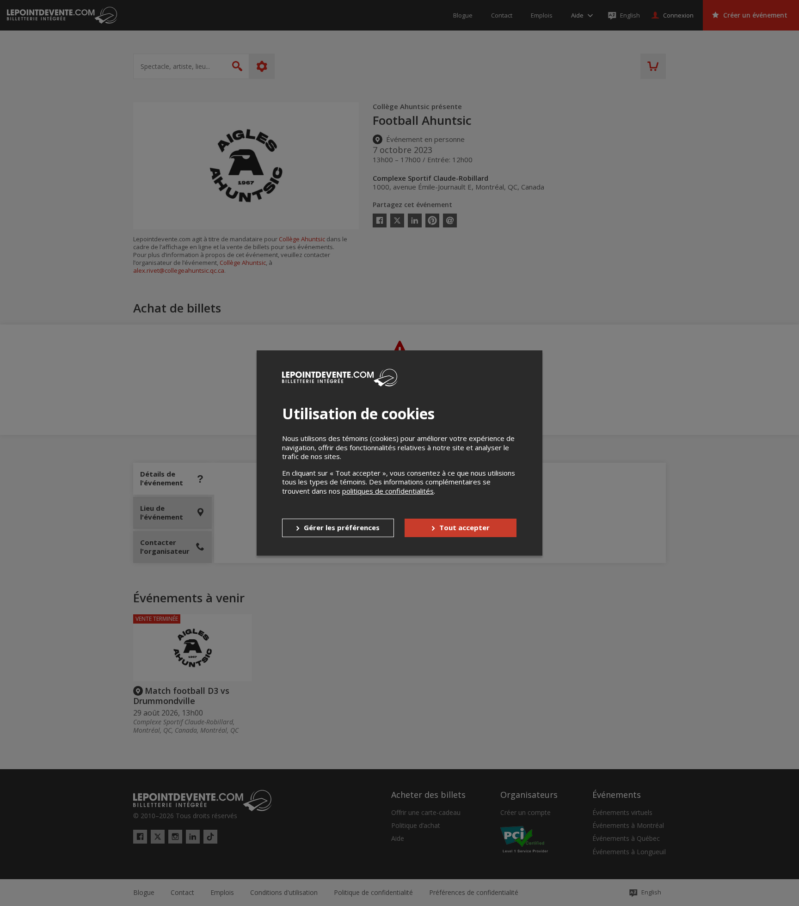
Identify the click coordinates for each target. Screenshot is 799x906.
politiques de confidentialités (388, 491)
